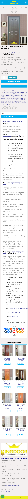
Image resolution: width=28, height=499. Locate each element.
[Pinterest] (17, 329)
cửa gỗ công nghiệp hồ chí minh (17, 101)
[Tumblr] (5, 331)
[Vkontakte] (8, 331)
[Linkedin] (14, 329)
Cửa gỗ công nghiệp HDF (12, 121)
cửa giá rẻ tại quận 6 (9, 96)
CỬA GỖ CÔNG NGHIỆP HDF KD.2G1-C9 (21, 407)
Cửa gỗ (16, 7)
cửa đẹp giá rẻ (7, 93)
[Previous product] (15, 11)
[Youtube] (14, 331)
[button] (2, 2)
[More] (22, 331)
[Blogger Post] (11, 331)
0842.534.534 (15, 312)
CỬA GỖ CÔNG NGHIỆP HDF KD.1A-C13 (7, 359)
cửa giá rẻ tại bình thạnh (20, 93)
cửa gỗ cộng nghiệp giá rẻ (15, 99)
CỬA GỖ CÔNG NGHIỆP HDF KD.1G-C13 (21, 383)
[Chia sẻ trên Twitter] (7, 107)
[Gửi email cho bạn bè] (10, 107)
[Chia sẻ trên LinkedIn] (15, 107)
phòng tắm (12, 104)
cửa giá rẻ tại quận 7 (18, 96)
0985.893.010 (13, 316)
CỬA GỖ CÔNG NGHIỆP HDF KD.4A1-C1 (21, 359)
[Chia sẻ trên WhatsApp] (2, 107)
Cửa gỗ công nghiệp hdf (11, 90)
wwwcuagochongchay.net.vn (12, 485)
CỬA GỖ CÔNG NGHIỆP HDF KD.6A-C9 (7, 383)
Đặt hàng (12, 77)
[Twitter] (8, 329)
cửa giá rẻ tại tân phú (11, 98)
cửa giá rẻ (13, 93)
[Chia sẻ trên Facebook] (5, 107)
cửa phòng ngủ (21, 102)
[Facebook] (5, 329)
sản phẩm (10, 7)
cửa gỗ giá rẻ (14, 102)
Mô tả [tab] (3, 113)
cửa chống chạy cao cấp (14, 92)
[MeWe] (19, 329)
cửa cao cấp (5, 92)
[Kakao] (19, 331)
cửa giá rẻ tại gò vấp (5, 95)
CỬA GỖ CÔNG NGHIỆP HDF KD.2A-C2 (7, 407)
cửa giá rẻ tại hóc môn (15, 95)
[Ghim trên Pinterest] (13, 107)
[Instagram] (22, 329)
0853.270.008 (6, 491)
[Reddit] (11, 329)
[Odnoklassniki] (17, 331)
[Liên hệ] (2, 496)
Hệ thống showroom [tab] (7, 116)
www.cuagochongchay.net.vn (19, 308)
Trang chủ (3, 7)
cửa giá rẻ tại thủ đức (20, 98)
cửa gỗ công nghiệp (5, 99)
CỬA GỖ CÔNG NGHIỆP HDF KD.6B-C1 (7, 431)
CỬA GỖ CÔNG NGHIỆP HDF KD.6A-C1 (21, 431)
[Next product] (12, 11)
